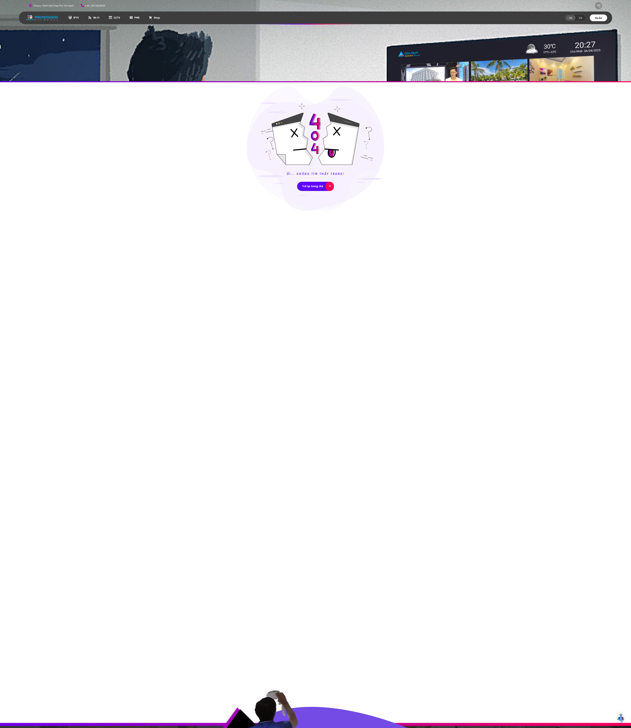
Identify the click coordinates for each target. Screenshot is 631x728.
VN (570, 17)
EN (580, 17)
